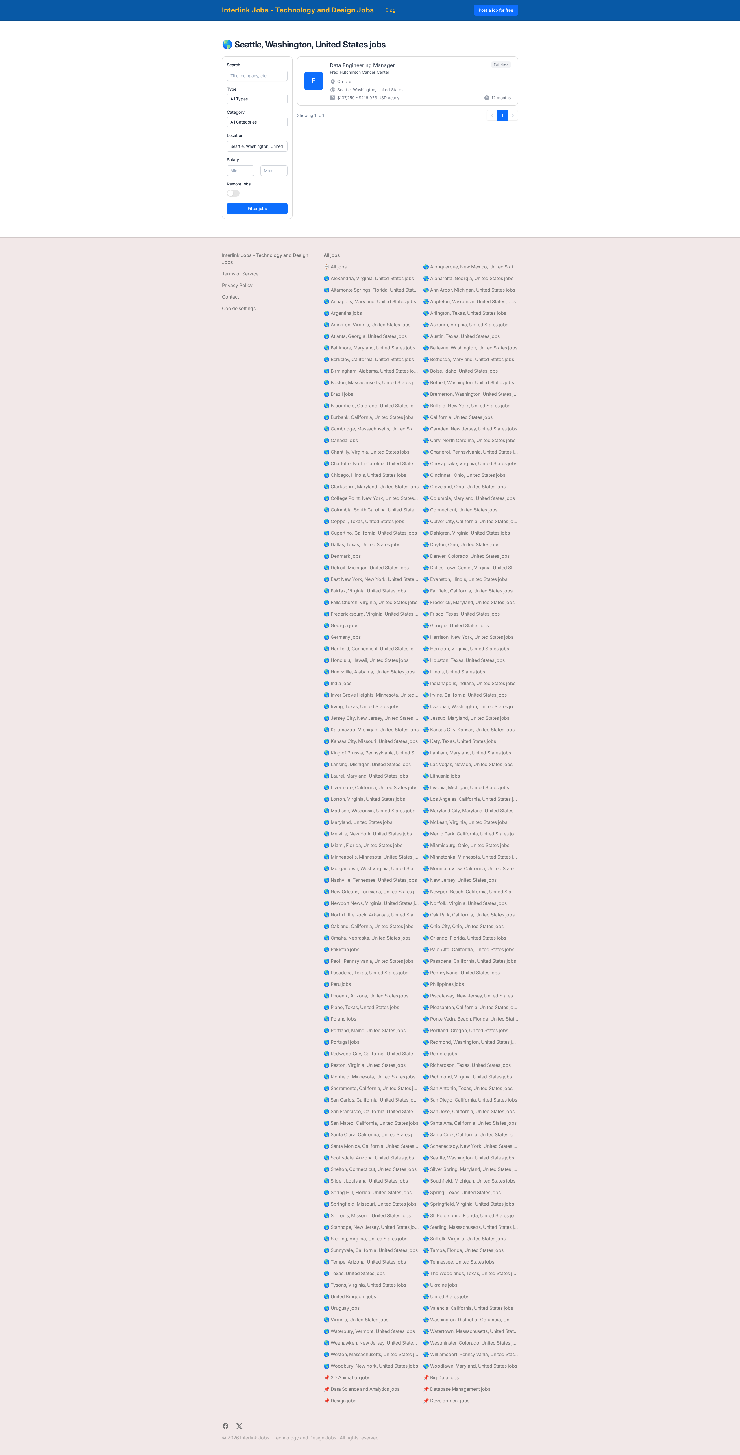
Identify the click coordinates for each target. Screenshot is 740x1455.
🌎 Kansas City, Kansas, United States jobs (469, 729)
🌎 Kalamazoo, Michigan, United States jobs (371, 729)
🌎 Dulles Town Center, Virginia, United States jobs (470, 567)
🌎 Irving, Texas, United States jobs (361, 706)
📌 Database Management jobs (456, 1389)
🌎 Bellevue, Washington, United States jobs (470, 348)
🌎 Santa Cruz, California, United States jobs (470, 1134)
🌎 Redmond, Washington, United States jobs (470, 1042)
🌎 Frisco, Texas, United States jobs (461, 614)
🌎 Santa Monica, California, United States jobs (371, 1146)
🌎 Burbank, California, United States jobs (368, 417)
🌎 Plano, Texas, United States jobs (361, 1007)
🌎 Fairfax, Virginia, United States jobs (365, 591)
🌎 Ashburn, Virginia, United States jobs (465, 324)
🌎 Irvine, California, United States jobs (465, 695)
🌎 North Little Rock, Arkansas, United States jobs (371, 915)
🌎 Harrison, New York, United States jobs (468, 637)
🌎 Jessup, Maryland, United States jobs (466, 718)
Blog (390, 10)
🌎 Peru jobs (337, 984)
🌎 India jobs (338, 683)
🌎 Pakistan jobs (341, 949)
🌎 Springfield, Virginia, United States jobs (468, 1204)
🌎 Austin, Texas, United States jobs (461, 336)
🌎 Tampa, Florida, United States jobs (463, 1250)
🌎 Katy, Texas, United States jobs (459, 741)
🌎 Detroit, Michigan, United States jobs (366, 567)
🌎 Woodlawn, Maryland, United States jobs (470, 1366)
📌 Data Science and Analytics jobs (361, 1389)
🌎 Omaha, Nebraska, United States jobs (367, 938)
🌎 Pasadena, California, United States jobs (469, 961)
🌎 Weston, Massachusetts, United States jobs (371, 1354)
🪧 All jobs (335, 267)
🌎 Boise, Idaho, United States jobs (460, 371)
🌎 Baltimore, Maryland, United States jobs (369, 348)
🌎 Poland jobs (340, 1019)
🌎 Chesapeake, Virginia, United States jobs (470, 463)
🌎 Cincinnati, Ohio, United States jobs (464, 475)
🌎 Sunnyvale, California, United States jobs (371, 1250)
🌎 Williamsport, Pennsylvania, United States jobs (470, 1354)
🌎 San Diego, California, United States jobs (470, 1100)
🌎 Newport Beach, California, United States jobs (470, 891)
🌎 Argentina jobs (343, 313)
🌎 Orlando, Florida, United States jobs (464, 938)
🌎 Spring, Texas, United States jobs (462, 1192)
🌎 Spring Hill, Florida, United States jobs (368, 1192)
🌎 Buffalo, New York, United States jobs (466, 405)
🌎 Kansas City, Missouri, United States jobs (371, 741)
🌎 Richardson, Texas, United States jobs (467, 1065)
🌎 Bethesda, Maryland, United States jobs (468, 359)
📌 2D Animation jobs (347, 1377)
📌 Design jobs (340, 1401)
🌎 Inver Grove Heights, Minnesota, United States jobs (371, 695)
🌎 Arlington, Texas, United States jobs (464, 313)
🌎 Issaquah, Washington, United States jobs (470, 706)
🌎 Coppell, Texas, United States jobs (364, 521)
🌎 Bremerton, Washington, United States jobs (470, 394)
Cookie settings (239, 308)
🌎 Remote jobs (440, 1053)
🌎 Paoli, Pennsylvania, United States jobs (368, 961)
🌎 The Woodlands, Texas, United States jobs (470, 1273)
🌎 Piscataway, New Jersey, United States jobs (470, 996)
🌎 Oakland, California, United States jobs (368, 926)
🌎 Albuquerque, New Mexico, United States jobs (470, 267)
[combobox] (257, 146)
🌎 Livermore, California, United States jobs (370, 787)
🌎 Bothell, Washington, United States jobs (468, 382)
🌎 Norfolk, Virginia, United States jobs (465, 903)
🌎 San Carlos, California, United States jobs (371, 1100)
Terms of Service (240, 274)
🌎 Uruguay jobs (342, 1308)
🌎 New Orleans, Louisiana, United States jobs (371, 891)
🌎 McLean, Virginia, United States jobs (465, 822)
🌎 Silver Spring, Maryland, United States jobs (470, 1169)
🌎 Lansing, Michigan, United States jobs (367, 764)
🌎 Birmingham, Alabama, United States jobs (371, 371)
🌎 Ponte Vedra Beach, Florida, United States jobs (470, 1019)
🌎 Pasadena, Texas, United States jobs (366, 972)
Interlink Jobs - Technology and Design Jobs (298, 10)
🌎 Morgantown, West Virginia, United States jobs (371, 868)
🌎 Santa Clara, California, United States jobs (371, 1134)
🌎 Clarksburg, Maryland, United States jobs (371, 486)
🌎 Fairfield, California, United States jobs (468, 591)
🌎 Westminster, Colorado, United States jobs (470, 1343)
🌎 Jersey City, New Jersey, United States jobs (371, 718)
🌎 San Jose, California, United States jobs (469, 1111)
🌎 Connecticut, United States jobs (460, 510)
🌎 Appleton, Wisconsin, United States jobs (469, 301)
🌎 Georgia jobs (341, 625)
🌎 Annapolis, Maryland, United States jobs (370, 301)
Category (236, 112)
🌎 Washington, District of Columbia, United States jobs (470, 1320)
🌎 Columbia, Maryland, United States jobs (469, 498)
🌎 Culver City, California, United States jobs (470, 521)
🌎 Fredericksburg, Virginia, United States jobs (371, 614)
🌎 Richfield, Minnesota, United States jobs (369, 1077)
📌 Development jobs (446, 1401)
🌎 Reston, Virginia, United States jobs (365, 1065)
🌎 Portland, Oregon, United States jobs (465, 1030)
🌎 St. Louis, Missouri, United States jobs (367, 1215)
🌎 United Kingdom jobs (350, 1296)
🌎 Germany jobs (342, 637)
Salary (233, 159)
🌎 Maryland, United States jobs (358, 822)
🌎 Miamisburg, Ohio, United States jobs (466, 845)
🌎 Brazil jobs (338, 394)
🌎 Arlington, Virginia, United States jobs (367, 324)
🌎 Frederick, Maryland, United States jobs (469, 602)
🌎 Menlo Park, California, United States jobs (470, 834)
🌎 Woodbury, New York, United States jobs (371, 1366)
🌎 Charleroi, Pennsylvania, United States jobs (470, 452)
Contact (230, 297)
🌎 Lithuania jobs (441, 776)
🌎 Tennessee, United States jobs (458, 1262)
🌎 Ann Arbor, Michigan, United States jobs (469, 290)
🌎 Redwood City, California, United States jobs (371, 1053)
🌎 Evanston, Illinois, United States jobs (465, 579)
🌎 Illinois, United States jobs (454, 672)
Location (235, 135)
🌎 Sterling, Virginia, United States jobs (365, 1239)
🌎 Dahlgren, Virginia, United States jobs (466, 533)
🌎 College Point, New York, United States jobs (371, 498)
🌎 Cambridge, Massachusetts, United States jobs (371, 429)
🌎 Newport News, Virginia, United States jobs (371, 903)
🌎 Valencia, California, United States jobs (468, 1308)
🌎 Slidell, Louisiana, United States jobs (366, 1181)
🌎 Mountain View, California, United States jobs (470, 868)
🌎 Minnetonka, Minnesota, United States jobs (470, 857)
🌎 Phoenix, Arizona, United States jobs (366, 996)
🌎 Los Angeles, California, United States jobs (470, 799)
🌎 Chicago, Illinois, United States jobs (365, 475)
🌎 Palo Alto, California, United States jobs (468, 949)
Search (233, 64)
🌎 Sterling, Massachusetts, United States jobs (470, 1227)
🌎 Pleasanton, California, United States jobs (470, 1007)
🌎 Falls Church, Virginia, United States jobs (370, 602)
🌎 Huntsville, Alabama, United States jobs (369, 672)
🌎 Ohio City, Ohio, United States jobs (463, 926)
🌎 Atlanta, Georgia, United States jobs (365, 336)
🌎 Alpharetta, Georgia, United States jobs (468, 278)
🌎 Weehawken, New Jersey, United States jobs (371, 1343)
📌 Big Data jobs (441, 1377)
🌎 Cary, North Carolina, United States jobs (469, 440)
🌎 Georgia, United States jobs (456, 625)
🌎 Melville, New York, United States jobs (368, 834)
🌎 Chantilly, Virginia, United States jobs (366, 452)
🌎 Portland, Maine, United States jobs (365, 1030)
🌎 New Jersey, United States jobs (460, 880)
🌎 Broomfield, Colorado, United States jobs (371, 405)
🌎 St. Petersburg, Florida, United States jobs (470, 1215)
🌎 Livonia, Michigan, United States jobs (466, 787)
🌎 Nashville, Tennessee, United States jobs (370, 880)
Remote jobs (239, 183)
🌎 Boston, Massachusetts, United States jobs (371, 382)
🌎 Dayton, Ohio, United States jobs (461, 544)
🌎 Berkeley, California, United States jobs (369, 359)
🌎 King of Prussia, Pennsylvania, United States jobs (371, 753)
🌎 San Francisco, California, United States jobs (371, 1111)
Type (231, 88)
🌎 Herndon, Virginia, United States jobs (466, 648)
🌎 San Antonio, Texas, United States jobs (468, 1088)
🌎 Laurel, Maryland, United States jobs (366, 776)
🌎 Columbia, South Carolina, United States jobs (371, 510)
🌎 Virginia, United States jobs (356, 1320)
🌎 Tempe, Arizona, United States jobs (365, 1262)
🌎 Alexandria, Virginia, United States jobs (369, 278)
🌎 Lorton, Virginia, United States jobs (364, 799)
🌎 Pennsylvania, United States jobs (461, 972)
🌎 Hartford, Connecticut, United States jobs (371, 648)
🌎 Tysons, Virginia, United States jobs (365, 1285)
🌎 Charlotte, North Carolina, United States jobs (371, 463)
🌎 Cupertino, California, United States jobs (370, 533)
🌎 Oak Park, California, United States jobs (469, 915)
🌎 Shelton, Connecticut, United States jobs (370, 1169)
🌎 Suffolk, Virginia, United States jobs (464, 1239)
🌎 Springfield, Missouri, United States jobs (370, 1204)
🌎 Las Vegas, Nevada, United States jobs (468, 764)
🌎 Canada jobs (341, 440)
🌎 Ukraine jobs (440, 1285)
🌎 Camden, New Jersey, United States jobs (470, 429)
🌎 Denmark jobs (342, 556)
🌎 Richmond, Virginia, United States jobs (467, 1077)
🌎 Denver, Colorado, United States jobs (466, 556)
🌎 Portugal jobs (341, 1042)
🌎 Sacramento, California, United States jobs (371, 1088)
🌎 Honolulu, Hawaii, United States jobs (366, 660)
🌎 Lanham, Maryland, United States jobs (467, 753)
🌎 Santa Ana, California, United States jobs (470, 1123)
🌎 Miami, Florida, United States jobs (363, 845)
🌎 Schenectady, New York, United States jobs (470, 1146)
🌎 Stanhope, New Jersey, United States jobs (371, 1227)
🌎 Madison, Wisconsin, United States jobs (369, 810)
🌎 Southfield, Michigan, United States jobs (469, 1181)
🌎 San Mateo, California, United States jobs (371, 1123)
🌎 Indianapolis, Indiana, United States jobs (469, 683)
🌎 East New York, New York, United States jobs (371, 579)
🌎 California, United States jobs (458, 417)
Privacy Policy (237, 285)
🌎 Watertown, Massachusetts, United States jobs (470, 1331)
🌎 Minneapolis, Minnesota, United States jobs (371, 857)
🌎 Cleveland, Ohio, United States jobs (464, 486)
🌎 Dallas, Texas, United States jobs (362, 544)
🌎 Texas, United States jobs (354, 1273)
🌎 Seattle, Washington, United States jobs (468, 1158)
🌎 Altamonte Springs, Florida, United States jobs (371, 290)
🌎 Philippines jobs (443, 984)
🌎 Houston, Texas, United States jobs (464, 660)
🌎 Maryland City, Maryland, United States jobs (470, 810)
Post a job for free (496, 10)
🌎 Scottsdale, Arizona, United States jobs (369, 1158)
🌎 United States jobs (446, 1296)
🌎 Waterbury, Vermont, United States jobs (369, 1331)
